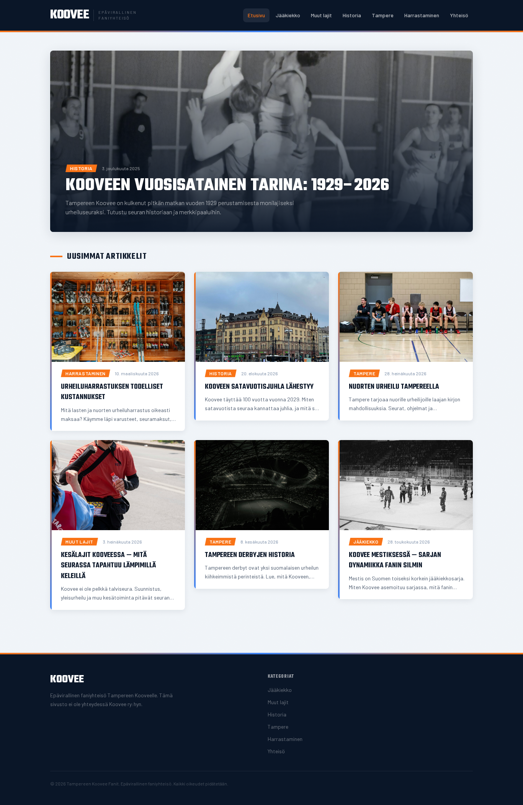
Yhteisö (459, 15)
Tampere (383, 15)
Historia (352, 15)
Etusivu (256, 15)
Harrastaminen (421, 15)
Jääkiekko (288, 15)
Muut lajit (321, 15)
